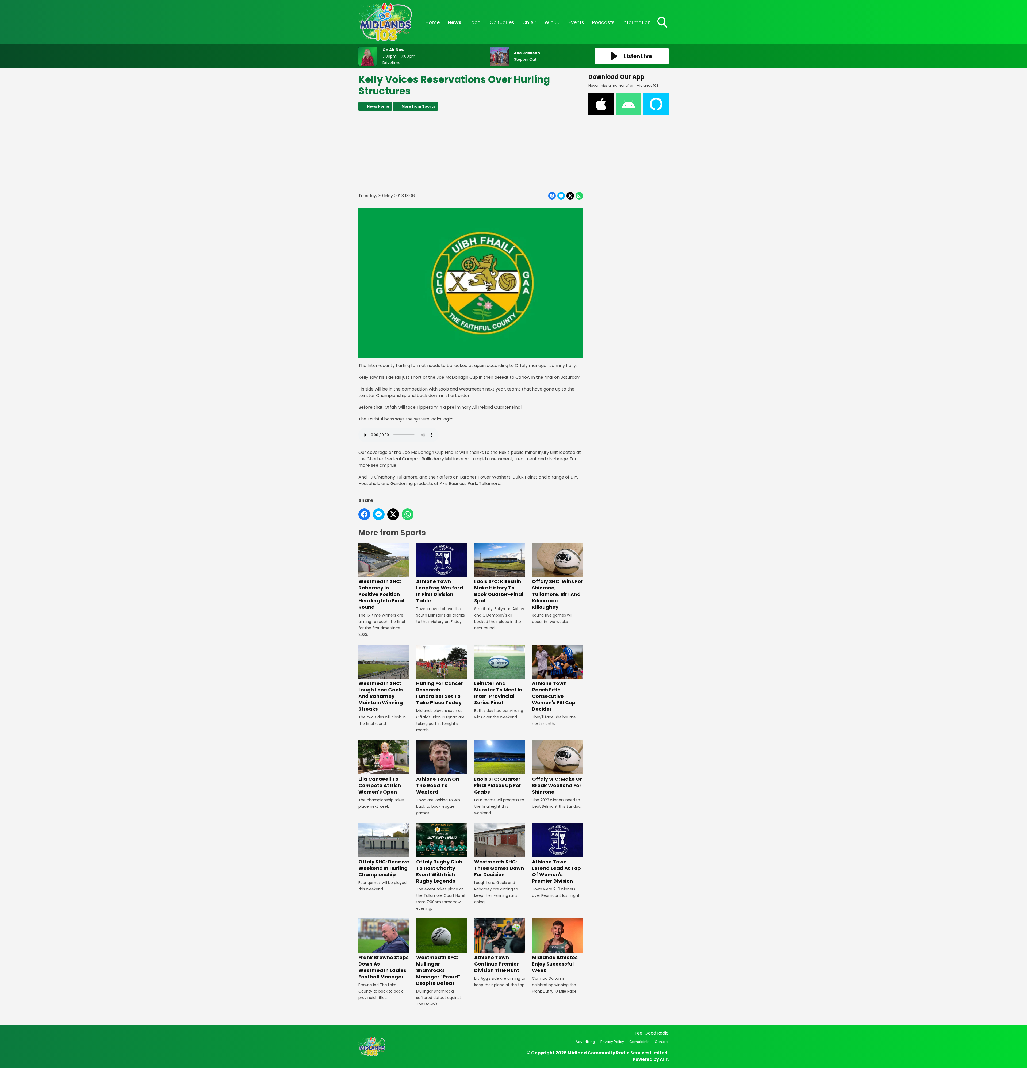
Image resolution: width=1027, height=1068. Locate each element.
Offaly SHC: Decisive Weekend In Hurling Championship (383, 868)
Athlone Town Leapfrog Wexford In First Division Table (439, 591)
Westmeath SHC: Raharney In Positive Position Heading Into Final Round (381, 594)
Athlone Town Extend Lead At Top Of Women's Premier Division (556, 871)
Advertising (585, 1041)
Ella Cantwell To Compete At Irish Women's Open (379, 785)
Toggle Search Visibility (663, 28)
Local (475, 22)
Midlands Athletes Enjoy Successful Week (555, 963)
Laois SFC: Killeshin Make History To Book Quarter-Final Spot (498, 591)
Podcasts (603, 22)
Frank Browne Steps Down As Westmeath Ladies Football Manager (383, 967)
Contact (662, 1041)
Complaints (639, 1041)
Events (576, 22)
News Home (378, 106)
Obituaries (502, 22)
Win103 (553, 22)
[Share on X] (570, 196)
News (454, 22)
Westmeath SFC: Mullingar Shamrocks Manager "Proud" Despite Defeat (438, 970)
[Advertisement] (470, 151)
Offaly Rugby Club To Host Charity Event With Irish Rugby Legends (439, 871)
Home (433, 22)
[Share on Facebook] (552, 196)
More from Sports (418, 106)
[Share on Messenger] (561, 196)
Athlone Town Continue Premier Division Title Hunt (496, 963)
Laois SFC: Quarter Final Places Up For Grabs (497, 785)
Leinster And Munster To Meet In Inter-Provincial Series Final (498, 693)
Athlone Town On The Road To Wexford (437, 785)
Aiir (664, 1059)
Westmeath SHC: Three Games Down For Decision (499, 868)
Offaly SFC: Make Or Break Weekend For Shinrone (557, 785)
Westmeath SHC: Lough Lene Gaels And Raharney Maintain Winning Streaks (380, 696)
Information (637, 22)
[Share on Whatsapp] (579, 196)
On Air (529, 22)
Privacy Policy (612, 1041)
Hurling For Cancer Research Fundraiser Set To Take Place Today (439, 693)
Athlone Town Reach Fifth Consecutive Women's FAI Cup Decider (554, 696)
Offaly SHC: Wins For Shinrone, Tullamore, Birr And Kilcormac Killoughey (557, 594)
